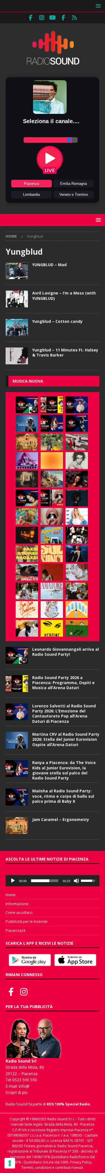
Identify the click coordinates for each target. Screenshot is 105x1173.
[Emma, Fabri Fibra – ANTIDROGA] (77, 442)
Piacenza (31, 183)
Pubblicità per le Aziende (27, 921)
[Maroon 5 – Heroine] (52, 628)
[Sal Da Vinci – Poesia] (52, 553)
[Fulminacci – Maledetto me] (77, 628)
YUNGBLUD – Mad (49, 264)
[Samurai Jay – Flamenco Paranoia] (52, 591)
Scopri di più (16, 1092)
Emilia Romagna (73, 183)
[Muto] (76, 881)
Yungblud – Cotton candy (57, 321)
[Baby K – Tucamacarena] (52, 535)
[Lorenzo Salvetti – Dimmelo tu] (77, 497)
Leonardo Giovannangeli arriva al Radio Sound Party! (65, 652)
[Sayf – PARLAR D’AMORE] (77, 479)
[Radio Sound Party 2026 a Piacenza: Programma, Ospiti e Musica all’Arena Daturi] (52, 404)
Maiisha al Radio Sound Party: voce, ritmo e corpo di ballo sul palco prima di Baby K (63, 796)
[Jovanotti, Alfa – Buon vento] (77, 591)
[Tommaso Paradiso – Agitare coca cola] (52, 460)
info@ (24, 1086)
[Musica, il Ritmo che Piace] (17, 270)
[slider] (44, 880)
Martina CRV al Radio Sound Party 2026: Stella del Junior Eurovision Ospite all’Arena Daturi (65, 739)
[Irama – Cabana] (52, 572)
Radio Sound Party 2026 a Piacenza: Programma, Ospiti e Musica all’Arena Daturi (63, 682)
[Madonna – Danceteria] (27, 460)
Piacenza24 (15, 930)
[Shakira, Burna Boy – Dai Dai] (52, 609)
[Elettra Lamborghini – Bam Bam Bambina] (27, 609)
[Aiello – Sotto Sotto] (27, 628)
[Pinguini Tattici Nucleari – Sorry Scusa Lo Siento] (77, 609)
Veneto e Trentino (73, 194)
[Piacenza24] (74, 17)
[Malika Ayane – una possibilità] (77, 535)
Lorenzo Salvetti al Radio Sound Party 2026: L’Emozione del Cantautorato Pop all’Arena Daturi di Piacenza (64, 713)
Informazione (17, 903)
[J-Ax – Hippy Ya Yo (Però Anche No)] (27, 572)
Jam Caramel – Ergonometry (60, 819)
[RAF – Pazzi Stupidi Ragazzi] (27, 553)
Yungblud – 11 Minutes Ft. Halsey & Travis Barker (65, 352)
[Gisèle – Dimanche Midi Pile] (27, 479)
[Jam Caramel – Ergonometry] (27, 442)
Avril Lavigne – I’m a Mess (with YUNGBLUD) (64, 295)
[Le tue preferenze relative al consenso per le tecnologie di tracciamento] (9, 1163)
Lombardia (31, 194)
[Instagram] (41, 17)
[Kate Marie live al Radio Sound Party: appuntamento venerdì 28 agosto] (27, 497)
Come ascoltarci (19, 912)
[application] (52, 880)
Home (11, 894)
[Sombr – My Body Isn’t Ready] (77, 460)
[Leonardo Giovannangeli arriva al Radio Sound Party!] (27, 404)
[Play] (13, 881)
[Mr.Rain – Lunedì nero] (77, 572)
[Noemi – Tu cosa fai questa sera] (77, 553)
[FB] (31, 17)
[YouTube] (52, 17)
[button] (97, 5)
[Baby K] (77, 516)
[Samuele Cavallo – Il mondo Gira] (27, 516)
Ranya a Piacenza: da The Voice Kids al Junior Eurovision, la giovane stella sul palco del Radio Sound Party (64, 770)
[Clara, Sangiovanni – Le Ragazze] (27, 591)
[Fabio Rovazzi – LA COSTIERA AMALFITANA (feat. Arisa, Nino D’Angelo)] (52, 479)
